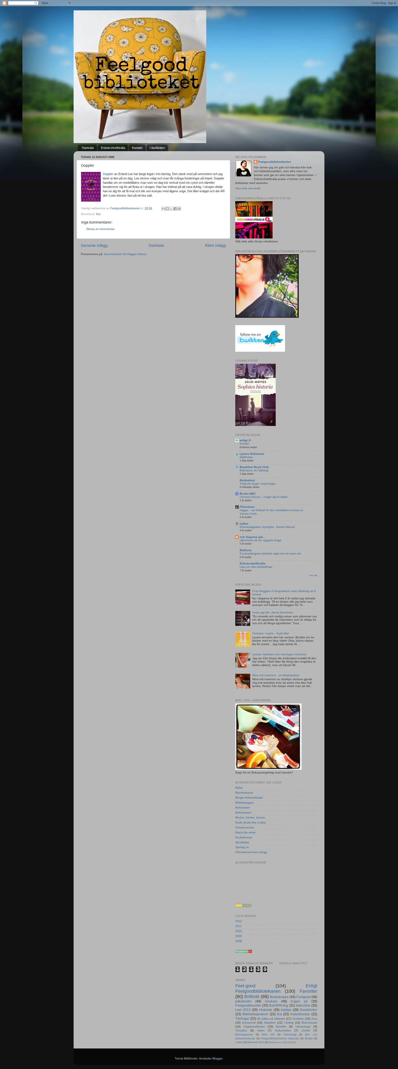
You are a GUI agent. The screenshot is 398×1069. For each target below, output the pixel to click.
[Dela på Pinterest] (179, 209)
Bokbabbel (247, 480)
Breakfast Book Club (254, 467)
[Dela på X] (171, 209)
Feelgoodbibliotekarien (274, 161)
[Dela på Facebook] (175, 209)
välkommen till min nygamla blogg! (260, 540)
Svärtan (244, 443)
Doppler (108, 174)
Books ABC (248, 493)
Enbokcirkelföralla (113, 148)
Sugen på (299, 1001)
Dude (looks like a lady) (250, 822)
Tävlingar (242, 1018)
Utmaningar (303, 1026)
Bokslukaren (243, 812)
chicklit (305, 1030)
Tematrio (241, 1030)
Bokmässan (309, 1022)
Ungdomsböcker (254, 1026)
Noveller (281, 1026)
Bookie (309, 1038)
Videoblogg (289, 1034)
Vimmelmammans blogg (251, 852)
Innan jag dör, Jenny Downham (272, 612)
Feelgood (303, 997)
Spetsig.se (242, 847)
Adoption (269, 1022)
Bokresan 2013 (256, 1042)
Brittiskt (251, 996)
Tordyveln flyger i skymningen (257, 483)
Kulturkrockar (300, 1014)
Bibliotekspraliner (255, 1014)
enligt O (245, 440)
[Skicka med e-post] (163, 209)
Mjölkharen (246, 457)
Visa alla (313, 575)
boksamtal (249, 1022)
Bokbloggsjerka (244, 1034)
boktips (286, 1010)
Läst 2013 (242, 1010)
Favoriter (308, 991)
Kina (314, 1018)
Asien (261, 1030)
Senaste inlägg (94, 245)
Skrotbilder (242, 842)
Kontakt (137, 148)
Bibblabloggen (244, 802)
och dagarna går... (252, 537)
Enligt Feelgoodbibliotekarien (276, 988)
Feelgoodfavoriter (248, 1005)
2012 (238, 921)
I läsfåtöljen (157, 148)
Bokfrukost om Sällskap (254, 470)
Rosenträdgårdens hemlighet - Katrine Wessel (267, 527)
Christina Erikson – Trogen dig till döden (264, 497)
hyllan (244, 523)
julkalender (243, 1001)
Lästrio (239, 1042)
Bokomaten (242, 807)
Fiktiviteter (247, 506)
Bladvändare (279, 997)
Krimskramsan (244, 827)
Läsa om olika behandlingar (256, 566)
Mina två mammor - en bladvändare (275, 675)
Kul (98, 214)
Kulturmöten (283, 1030)
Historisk (265, 1010)
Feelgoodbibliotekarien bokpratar (280, 1038)
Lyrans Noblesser (252, 453)
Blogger (217, 1058)
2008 (238, 941)
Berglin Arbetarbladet (249, 797)
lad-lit (289, 1042)
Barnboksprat (244, 792)
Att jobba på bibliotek (271, 1018)
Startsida (88, 148)
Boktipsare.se (276, 1042)
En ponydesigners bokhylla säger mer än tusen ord (270, 553)
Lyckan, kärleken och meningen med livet (279, 654)
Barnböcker (308, 1010)
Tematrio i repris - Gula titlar (270, 633)
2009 (238, 936)
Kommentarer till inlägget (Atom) (125, 254)
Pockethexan (243, 837)
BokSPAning (278, 1005)
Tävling (289, 1022)
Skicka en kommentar (100, 229)
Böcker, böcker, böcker (250, 817)
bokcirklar (303, 1005)
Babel (239, 787)
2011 (238, 926)
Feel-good (245, 985)
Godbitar (298, 1018)
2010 (238, 931)
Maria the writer (245, 832)
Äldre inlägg (215, 245)
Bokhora (246, 550)
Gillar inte (268, 1034)
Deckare (271, 1001)
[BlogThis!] (167, 209)
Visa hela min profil (247, 188)
